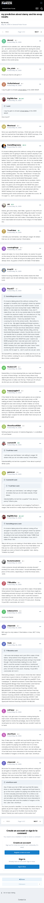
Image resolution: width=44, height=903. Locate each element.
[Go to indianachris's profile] (4, 612)
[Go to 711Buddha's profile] (4, 583)
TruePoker (11, 230)
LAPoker (10, 710)
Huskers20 (12, 367)
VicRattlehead (13, 83)
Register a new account (22, 852)
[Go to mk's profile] (4, 205)
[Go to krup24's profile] (4, 270)
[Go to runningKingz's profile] (4, 249)
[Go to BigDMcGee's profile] (4, 99)
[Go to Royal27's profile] (4, 290)
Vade (9, 643)
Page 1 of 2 (22, 32)
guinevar (11, 472)
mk (8, 204)
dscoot (5, 22)
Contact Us (22, 900)
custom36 (11, 443)
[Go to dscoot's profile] (4, 41)
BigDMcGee (12, 98)
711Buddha (11, 582)
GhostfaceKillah (14, 426)
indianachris (12, 611)
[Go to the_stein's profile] (4, 69)
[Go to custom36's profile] (4, 444)
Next (37, 32)
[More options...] (40, 41)
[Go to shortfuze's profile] (4, 735)
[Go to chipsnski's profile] (4, 627)
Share (22, 879)
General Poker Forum (19, 24)
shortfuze (11, 734)
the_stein (11, 68)
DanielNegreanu (14, 145)
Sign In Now (22, 867)
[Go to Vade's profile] (4, 644)
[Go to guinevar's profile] (4, 473)
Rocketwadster (13, 561)
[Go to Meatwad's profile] (4, 126)
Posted (14, 42)
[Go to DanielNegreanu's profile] (4, 146)
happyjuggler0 (13, 391)
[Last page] (41, 32)
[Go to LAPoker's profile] (4, 711)
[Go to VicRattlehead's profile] (4, 84)
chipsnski (11, 626)
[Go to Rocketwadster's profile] (4, 562)
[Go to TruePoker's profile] (4, 231)
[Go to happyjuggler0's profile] (4, 392)
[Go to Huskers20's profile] (4, 368)
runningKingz (12, 247)
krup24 (10, 269)
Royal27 (10, 289)
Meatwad (11, 125)
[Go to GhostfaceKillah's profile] (4, 427)
